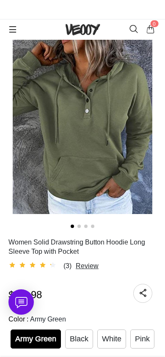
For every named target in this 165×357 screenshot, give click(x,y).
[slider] (33, 265)
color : (37, 319)
